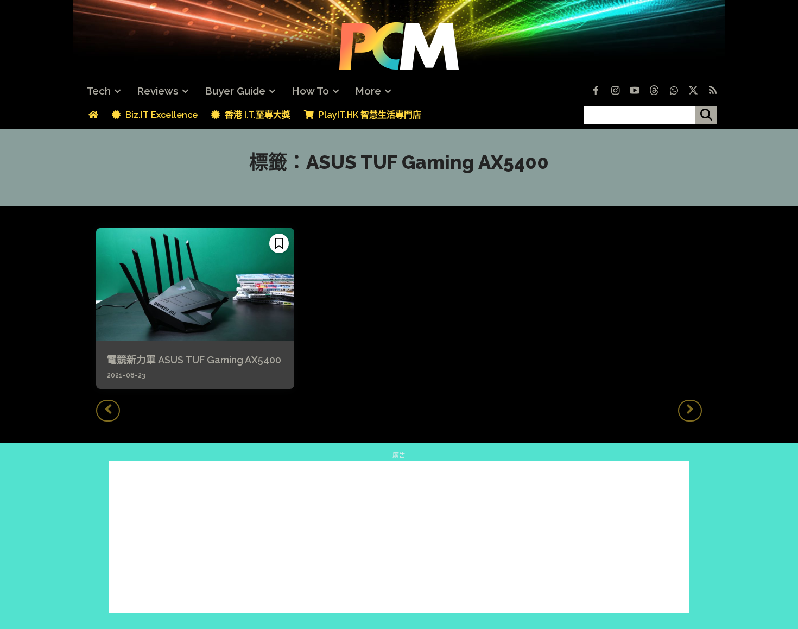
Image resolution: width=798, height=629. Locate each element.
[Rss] (713, 91)
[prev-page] (108, 411)
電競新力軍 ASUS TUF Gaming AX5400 (194, 360)
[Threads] (654, 91)
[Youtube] (634, 91)
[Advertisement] (399, 537)
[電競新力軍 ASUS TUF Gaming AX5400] (195, 284)
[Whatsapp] (673, 91)
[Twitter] (693, 91)
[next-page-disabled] (690, 411)
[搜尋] (706, 115)
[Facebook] (595, 91)
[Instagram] (615, 91)
